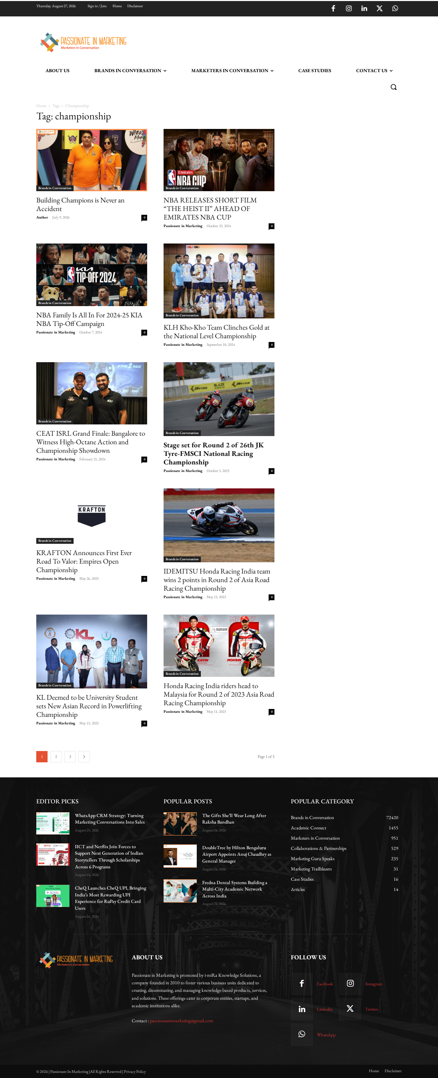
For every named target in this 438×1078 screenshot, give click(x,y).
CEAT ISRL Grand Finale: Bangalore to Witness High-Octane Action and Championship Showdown (90, 442)
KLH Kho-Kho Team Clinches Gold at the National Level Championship (217, 331)
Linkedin (325, 1009)
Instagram (373, 984)
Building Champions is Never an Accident (80, 204)
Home (41, 105)
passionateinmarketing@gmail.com (181, 1020)
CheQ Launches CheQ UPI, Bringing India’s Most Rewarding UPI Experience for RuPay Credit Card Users (110, 898)
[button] (393, 87)
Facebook (325, 984)
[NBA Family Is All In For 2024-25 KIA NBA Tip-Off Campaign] (91, 275)
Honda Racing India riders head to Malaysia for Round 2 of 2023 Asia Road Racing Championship (219, 694)
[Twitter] (379, 9)
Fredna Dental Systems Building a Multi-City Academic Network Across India (234, 889)
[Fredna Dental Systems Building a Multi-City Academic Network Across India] (180, 891)
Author (42, 217)
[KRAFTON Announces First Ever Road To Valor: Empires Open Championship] (91, 516)
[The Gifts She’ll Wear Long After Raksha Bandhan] (180, 824)
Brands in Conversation (55, 188)
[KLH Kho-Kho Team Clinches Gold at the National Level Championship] (219, 281)
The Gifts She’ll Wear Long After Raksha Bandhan (234, 818)
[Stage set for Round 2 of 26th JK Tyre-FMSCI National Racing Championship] (219, 399)
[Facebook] (333, 9)
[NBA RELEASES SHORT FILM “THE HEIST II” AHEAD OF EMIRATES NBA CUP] (219, 160)
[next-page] (84, 756)
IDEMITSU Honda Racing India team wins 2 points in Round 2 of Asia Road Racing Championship (217, 579)
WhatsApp (326, 1035)
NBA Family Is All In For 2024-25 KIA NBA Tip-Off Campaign (89, 319)
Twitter (371, 1009)
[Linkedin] (364, 9)
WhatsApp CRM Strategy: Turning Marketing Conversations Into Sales (110, 818)
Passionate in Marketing (183, 225)
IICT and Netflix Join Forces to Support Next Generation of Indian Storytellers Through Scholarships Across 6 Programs (109, 856)
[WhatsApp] (395, 9)
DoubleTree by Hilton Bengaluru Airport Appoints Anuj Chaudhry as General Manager (236, 854)
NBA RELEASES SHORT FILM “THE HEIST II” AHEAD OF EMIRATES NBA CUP (210, 208)
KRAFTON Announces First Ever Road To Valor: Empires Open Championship (84, 561)
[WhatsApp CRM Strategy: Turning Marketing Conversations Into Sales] (52, 823)
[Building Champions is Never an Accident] (91, 160)
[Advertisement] (253, 41)
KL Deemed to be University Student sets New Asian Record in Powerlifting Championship (89, 706)
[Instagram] (349, 9)
